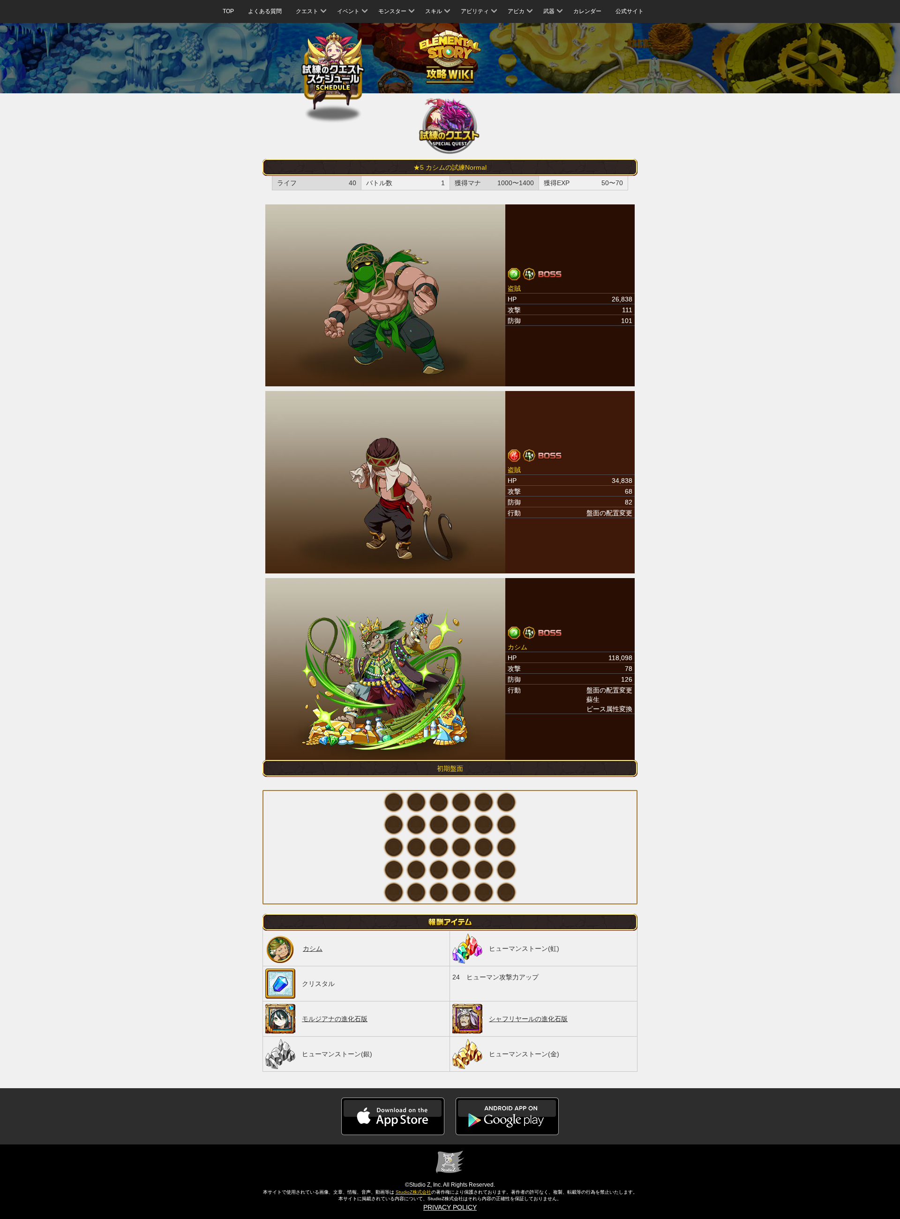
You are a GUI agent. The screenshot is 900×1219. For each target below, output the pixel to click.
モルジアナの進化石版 (335, 1019)
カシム (312, 948)
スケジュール (333, 71)
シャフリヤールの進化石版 (528, 1019)
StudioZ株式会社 (413, 1192)
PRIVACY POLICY (450, 1207)
